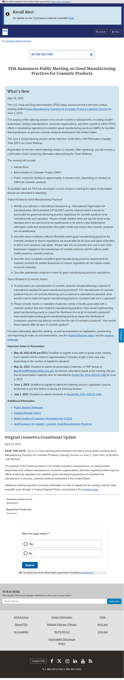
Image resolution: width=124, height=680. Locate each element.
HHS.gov (102, 624)
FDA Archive (21, 617)
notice (81, 335)
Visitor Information (62, 617)
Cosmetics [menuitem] (11, 513)
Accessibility (21, 632)
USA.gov (103, 632)
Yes (31, 544)
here (71, 18)
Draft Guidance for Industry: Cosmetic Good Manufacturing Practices (53, 424)
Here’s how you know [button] (61, 2)
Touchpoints (87, 573)
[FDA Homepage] (5, 31)
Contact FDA (38, 661)
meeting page (90, 489)
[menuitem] (62, 502)
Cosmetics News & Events (18, 41)
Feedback (121, 335)
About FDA (21, 624)
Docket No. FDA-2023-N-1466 (89, 375)
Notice (27, 413)
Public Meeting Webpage (28, 407)
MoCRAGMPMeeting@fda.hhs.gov (34, 371)
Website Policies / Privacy (62, 624)
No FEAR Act (61, 632)
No (30, 553)
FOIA (103, 617)
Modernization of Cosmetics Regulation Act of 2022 (43, 418)
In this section (42, 54)
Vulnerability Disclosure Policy (61, 641)
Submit (30, 565)
